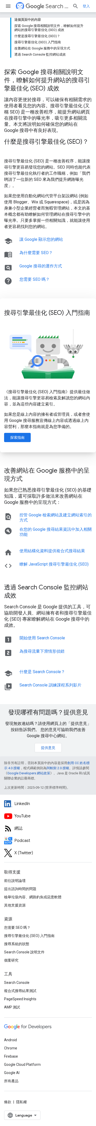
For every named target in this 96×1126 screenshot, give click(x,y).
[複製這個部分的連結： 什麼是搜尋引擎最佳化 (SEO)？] (9, 150)
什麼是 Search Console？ (42, 671)
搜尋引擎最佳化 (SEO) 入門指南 (29, 936)
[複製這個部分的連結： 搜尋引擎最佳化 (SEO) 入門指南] (9, 321)
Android (10, 1040)
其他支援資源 (15, 905)
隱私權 (21, 1102)
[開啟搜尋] (75, 6)
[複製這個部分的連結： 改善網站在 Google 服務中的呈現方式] (29, 479)
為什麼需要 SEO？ (36, 252)
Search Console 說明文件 (24, 952)
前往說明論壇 (15, 881)
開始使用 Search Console (42, 637)
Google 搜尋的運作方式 (40, 266)
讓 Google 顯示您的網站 (41, 239)
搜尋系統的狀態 (16, 944)
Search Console (16, 983)
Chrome (10, 1048)
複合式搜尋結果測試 (20, 991)
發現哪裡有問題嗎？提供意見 (48, 712)
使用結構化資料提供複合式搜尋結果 (52, 550)
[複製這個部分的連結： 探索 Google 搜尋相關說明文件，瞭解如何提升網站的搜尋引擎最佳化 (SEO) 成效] (66, 89)
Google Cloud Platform (22, 1064)
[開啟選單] (8, 6)
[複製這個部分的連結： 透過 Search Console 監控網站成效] (23, 596)
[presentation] (48, 80)
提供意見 (48, 747)
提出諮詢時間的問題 (20, 889)
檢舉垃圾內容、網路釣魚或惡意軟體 (32, 897)
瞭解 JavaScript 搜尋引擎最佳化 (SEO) (54, 564)
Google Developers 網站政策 (28, 773)
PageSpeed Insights (20, 999)
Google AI (11, 1073)
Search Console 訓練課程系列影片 (50, 685)
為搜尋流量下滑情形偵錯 (42, 651)
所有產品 (11, 1081)
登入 (86, 6)
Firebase (11, 1056)
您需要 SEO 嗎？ (34, 279)
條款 (7, 1102)
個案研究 (11, 960)
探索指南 (17, 437)
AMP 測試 (12, 1007)
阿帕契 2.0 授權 (58, 768)
